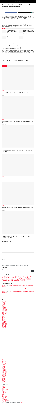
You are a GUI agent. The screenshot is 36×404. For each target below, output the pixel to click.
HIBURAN (3, 388)
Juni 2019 (3, 365)
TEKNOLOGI (4, 397)
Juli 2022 (3, 337)
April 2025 (3, 317)
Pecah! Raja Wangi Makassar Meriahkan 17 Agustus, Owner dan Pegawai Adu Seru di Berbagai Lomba (12, 31)
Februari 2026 (4, 307)
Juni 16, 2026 (3, 210)
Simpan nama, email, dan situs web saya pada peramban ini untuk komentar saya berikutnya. (15, 265)
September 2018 (4, 374)
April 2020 (3, 355)
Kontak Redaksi (4, 399)
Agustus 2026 (4, 301)
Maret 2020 (3, 356)
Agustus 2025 (4, 313)
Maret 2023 (3, 332)
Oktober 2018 (4, 373)
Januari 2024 (4, 322)
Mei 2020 (3, 354)
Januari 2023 (4, 334)
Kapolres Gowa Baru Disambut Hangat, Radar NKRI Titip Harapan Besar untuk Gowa (12, 37)
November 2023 (4, 324)
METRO (3, 390)
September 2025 (4, 312)
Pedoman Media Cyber (5, 400)
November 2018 (4, 372)
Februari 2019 (4, 369)
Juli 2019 (3, 364)
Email (3, 255)
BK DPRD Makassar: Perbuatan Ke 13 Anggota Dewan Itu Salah (17, 289)
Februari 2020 (4, 357)
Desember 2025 (4, 309)
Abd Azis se (3, 285)
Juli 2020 (3, 352)
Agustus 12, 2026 (25, 33)
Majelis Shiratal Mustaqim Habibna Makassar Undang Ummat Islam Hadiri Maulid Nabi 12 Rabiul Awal (16, 278)
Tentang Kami (4, 401)
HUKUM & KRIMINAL (5, 389)
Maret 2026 (3, 306)
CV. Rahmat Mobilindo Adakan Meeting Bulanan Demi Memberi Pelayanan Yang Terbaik (20, 293)
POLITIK (3, 394)
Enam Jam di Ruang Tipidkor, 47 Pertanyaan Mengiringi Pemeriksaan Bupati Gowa (28, 31)
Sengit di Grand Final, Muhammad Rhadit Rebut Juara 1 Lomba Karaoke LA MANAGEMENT (15, 277)
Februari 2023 (4, 333)
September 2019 (4, 362)
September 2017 (4, 380)
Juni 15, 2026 (3, 239)
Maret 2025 (3, 318)
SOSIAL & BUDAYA (4, 396)
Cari (2, 269)
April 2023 (3, 331)
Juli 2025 (3, 314)
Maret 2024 (3, 320)
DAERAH (7, 8)
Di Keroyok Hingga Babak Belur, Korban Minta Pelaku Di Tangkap (18, 288)
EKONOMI (3, 387)
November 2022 (4, 336)
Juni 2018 (3, 377)
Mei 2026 (3, 304)
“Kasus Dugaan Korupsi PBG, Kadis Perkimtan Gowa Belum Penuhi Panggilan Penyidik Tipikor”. (16, 237)
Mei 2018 (3, 378)
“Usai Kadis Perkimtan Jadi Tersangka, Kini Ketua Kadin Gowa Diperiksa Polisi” (28, 37)
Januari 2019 (4, 370)
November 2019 (4, 360)
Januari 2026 (4, 308)
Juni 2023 (3, 329)
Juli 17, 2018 (3, 8)
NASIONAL (3, 391)
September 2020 (4, 350)
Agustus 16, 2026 (9, 34)
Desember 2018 (4, 371)
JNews (5, 402)
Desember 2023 (4, 323)
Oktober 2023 (4, 325)
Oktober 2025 (4, 311)
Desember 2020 (4, 347)
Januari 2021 (4, 346)
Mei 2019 (3, 366)
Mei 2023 (3, 330)
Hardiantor (3, 293)
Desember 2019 (4, 359)
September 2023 (4, 326)
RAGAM (3, 395)
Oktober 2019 (4, 361)
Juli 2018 (3, 376)
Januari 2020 (4, 358)
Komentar (3, 249)
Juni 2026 (3, 303)
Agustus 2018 (4, 375)
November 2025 (4, 310)
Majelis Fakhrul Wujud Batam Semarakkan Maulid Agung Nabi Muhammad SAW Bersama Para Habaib (16, 276)
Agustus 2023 (4, 327)
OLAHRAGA (4, 392)
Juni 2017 (3, 382)
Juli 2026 (3, 302)
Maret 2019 (3, 368)
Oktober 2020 (4, 349)
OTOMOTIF (3, 393)
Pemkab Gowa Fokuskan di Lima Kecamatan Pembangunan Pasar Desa (15, 55)
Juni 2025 (3, 315)
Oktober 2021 (4, 338)
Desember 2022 (4, 335)
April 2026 (3, 305)
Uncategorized (4, 398)
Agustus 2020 (4, 351)
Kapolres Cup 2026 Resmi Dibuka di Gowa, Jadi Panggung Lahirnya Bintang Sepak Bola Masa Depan (17, 208)
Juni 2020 (3, 353)
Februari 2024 (4, 321)
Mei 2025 (3, 316)
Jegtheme (22, 402)
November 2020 (4, 348)
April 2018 (3, 379)
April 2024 (3, 319)
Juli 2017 (3, 381)
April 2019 (3, 367)
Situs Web (3, 259)
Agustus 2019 (4, 363)
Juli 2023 (3, 328)
